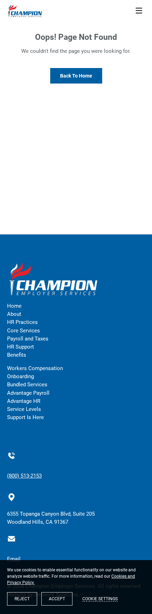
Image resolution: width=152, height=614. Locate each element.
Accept (57, 598)
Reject (22, 598)
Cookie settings (100, 598)
